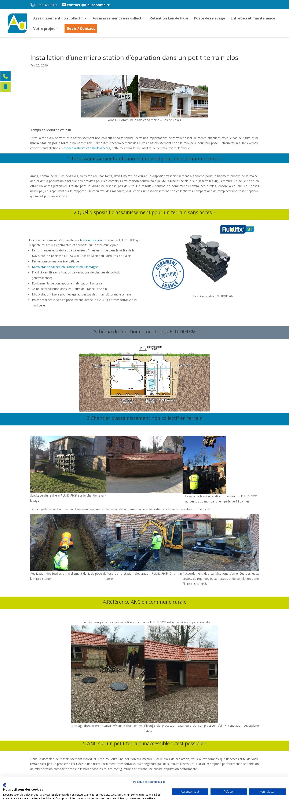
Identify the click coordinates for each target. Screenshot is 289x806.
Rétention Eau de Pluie (169, 19)
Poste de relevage (209, 19)
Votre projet (44, 29)
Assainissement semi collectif (118, 19)
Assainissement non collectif (58, 19)
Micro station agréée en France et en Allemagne (65, 267)
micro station (92, 240)
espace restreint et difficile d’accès (86, 148)
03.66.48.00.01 (46, 4)
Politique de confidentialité (149, 782)
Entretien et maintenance (253, 19)
